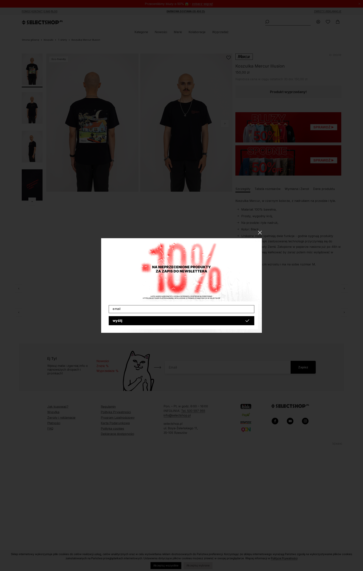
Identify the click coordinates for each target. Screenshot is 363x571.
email (117, 309)
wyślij (117, 321)
